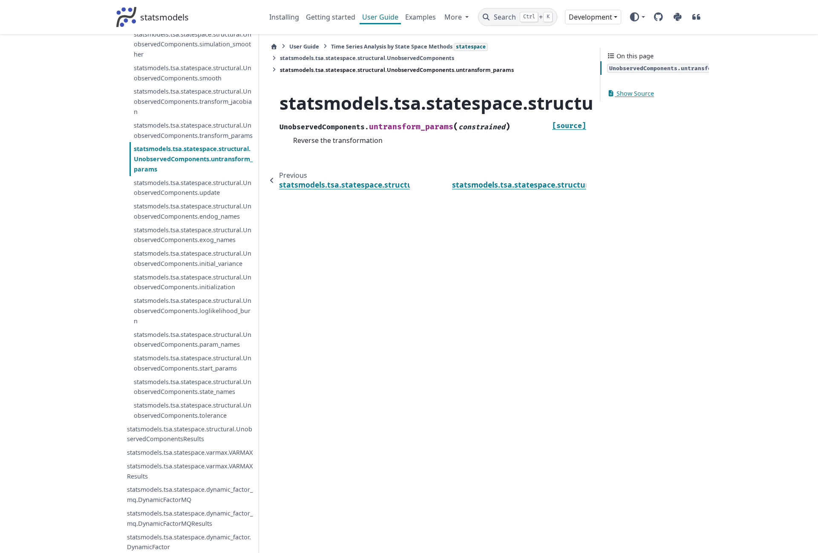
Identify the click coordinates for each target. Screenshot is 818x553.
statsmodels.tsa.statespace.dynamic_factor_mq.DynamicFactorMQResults (190, 518)
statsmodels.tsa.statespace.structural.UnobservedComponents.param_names (192, 340)
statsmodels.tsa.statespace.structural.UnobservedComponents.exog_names (192, 235)
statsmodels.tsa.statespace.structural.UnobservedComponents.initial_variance (192, 258)
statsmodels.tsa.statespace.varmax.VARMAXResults (190, 471)
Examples (420, 17)
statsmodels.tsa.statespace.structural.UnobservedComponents (367, 58)
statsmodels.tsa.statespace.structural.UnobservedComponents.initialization (192, 282)
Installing (284, 17)
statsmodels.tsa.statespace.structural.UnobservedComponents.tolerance (192, 410)
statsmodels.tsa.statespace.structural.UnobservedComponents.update (192, 188)
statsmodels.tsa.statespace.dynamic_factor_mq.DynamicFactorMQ (190, 494)
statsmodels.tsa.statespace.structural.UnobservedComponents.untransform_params (193, 159)
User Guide (380, 17)
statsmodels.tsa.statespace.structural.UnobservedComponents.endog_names (192, 211)
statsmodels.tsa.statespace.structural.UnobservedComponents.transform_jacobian (193, 101)
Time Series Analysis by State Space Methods (408, 46)
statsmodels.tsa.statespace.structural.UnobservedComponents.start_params (192, 363)
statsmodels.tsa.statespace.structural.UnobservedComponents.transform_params (193, 130)
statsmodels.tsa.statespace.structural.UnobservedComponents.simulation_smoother (192, 44)
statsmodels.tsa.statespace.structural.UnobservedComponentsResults (189, 434)
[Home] (274, 46)
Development (590, 17)
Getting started (330, 17)
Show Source (634, 93)
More (454, 17)
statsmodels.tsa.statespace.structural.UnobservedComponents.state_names (192, 387)
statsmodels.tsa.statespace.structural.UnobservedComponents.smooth (192, 73)
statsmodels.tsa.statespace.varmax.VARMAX (190, 452)
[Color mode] (637, 17)
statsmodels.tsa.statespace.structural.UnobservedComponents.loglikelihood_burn (192, 310)
